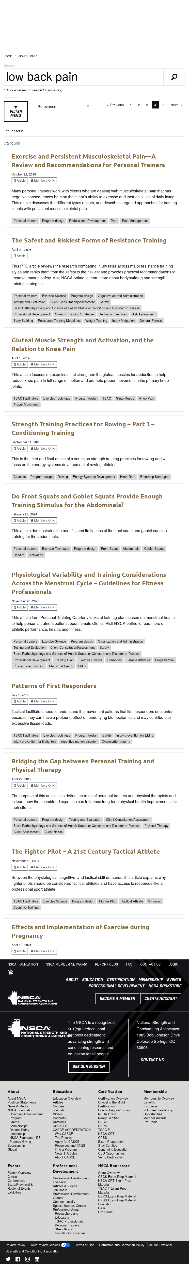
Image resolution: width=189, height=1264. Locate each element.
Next (178, 104)
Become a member (117, 998)
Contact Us (152, 1060)
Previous (118, 104)
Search (9, 65)
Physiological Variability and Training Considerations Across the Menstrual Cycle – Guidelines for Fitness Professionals (89, 582)
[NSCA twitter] (8, 1260)
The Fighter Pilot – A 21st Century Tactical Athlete (86, 851)
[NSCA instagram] (27, 1260)
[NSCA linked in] (37, 1260)
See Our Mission (89, 1066)
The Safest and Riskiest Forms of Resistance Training (89, 240)
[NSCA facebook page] (18, 1260)
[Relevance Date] (63, 108)
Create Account (160, 998)
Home (8, 56)
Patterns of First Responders (54, 685)
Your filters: (14, 130)
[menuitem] (70, 980)
